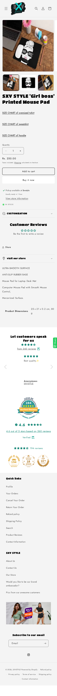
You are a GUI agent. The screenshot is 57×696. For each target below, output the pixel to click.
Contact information (30, 679)
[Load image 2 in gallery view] (28, 83)
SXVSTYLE (17, 669)
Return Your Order (15, 507)
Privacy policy (14, 674)
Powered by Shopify (29, 669)
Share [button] (8, 247)
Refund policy (13, 514)
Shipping (17, 162)
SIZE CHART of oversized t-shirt (18, 113)
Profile (9, 486)
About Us (10, 561)
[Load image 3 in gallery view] (46, 83)
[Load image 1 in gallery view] (11, 83)
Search (9, 528)
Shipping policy (45, 674)
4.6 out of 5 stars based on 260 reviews (28, 431)
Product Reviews (14, 534)
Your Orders (12, 493)
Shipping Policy (14, 521)
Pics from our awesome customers (23, 592)
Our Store (11, 574)
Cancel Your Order (15, 500)
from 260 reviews (26, 349)
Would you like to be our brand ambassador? (21, 583)
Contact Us (11, 567)
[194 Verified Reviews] (28, 420)
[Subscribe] (45, 643)
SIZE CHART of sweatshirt (15, 124)
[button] (6, 8)
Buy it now (28, 180)
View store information (17, 198)
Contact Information (15, 541)
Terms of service (29, 674)
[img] (29, 345)
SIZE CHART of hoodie (14, 135)
